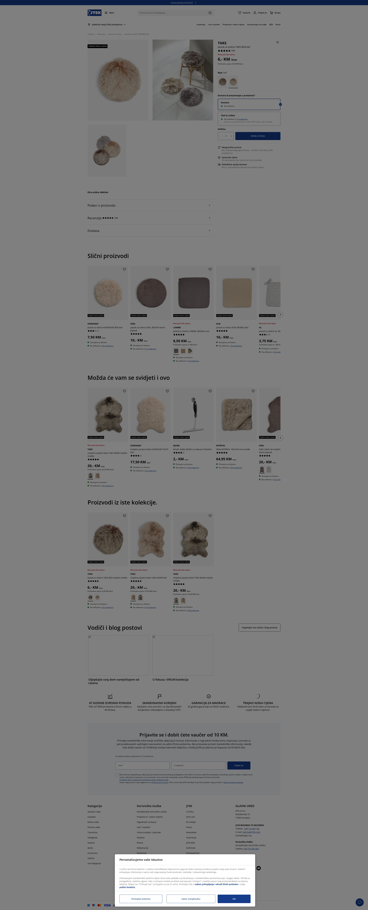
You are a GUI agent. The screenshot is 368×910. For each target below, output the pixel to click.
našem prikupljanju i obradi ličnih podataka (216, 884)
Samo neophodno (191, 899)
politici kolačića (127, 887)
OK (234, 899)
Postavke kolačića (141, 899)
